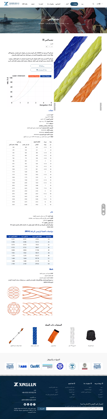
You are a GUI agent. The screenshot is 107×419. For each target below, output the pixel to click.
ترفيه (56, 389)
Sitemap (16, 410)
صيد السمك (71, 392)
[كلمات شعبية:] (93, 4)
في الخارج (72, 397)
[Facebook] (34, 404)
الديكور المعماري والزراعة (51, 394)
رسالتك (42, 66)
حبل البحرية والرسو (69, 387)
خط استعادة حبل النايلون (16, 345)
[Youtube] (28, 404)
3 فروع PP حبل (72, 345)
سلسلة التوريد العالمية (86, 392)
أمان (56, 392)
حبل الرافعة (71, 389)
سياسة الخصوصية (32, 412)
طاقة (73, 394)
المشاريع (100, 394)
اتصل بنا (100, 397)
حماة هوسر (53, 345)
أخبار (101, 392)
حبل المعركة (91, 345)
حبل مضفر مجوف (35, 345)
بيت (101, 387)
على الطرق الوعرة (53, 387)
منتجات (100, 389)
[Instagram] (25, 404)
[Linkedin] (31, 404)
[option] (10, 366)
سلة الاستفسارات (42, 70)
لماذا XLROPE (88, 389)
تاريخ (90, 387)
